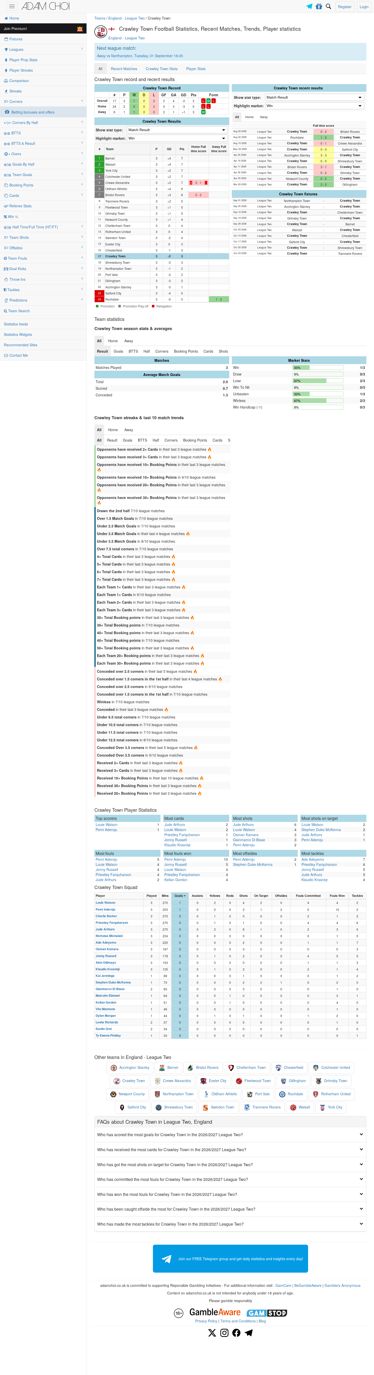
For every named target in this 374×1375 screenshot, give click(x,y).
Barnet (172, 1067)
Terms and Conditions (238, 1320)
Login (364, 6)
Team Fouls (17, 258)
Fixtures (15, 38)
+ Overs (14, 153)
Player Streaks (20, 70)
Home (13, 18)
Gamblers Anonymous (343, 1285)
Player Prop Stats (22, 59)
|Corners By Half (22, 122)
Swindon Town (222, 1107)
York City (334, 1107)
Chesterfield (293, 1067)
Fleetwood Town (257, 1080)
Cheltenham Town (251, 1067)
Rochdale (295, 1094)
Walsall (304, 1107)
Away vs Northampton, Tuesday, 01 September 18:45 (140, 55)
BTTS (15, 132)
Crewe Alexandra (176, 1080)
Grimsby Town (335, 1080)
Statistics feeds (16, 323)
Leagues (15, 49)
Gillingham (297, 1080)
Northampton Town (178, 1094)
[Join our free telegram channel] (310, 5)
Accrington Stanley (133, 1067)
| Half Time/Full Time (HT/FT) (32, 226)
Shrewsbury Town (178, 1107)
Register (345, 6)
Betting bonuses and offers (32, 112)
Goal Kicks (17, 268)
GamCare (283, 1285)
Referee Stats (20, 205)
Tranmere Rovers (266, 1107)
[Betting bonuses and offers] (319, 5)
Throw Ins (16, 279)
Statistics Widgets (18, 334)
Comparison (18, 80)
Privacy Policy (206, 1320)
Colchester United (335, 1067)
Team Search (18, 310)
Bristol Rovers (207, 1067)
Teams (99, 18)
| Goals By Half (20, 164)
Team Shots (18, 237)
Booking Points (20, 185)
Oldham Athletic (224, 1094)
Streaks (15, 90)
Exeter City (217, 1080)
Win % (12, 216)
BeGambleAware (308, 1285)
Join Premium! (15, 28)
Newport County (131, 1094)
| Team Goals (19, 174)
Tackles (13, 289)
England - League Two (126, 18)
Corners (15, 101)
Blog (262, 1320)
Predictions (17, 300)
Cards (13, 195)
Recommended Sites (20, 344)
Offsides (15, 247)
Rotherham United (335, 1094)
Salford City (136, 1107)
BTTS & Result (22, 143)
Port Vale (262, 1094)
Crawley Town (133, 1080)
